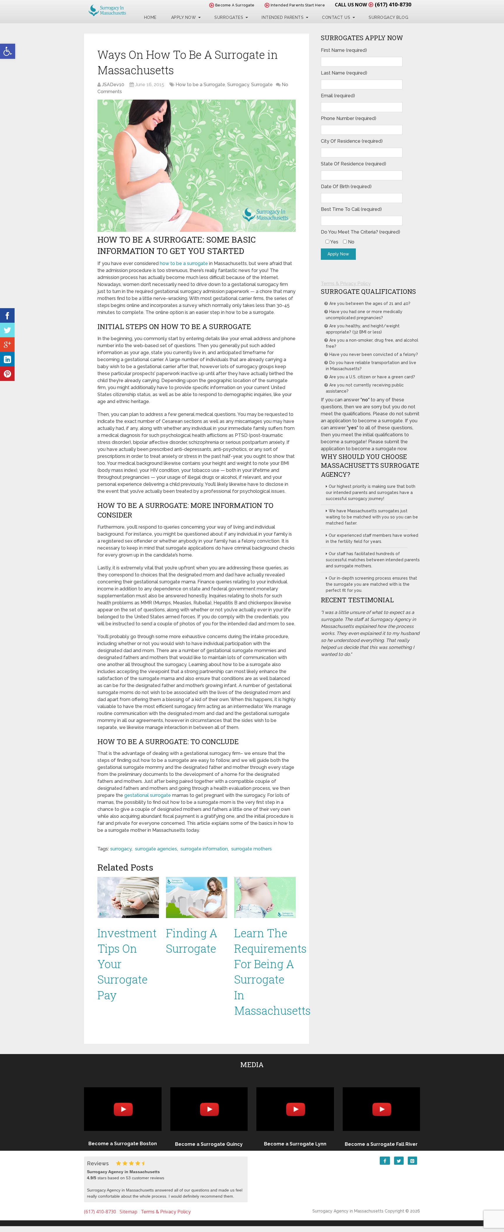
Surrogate (262, 84)
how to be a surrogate (184, 263)
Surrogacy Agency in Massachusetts (348, 1211)
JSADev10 (113, 84)
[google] (7, 344)
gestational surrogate (147, 795)
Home (150, 17)
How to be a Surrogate (200, 84)
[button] (7, 51)
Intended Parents (283, 17)
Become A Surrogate (234, 5)
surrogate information (204, 849)
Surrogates (228, 17)
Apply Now (183, 17)
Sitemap (128, 1211)
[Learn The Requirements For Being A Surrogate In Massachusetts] (265, 897)
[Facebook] (7, 315)
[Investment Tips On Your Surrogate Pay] (128, 897)
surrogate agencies (156, 849)
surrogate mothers (251, 849)
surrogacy (121, 849)
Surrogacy (238, 84)
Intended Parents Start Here (297, 5)
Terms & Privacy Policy (346, 283)
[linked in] (7, 359)
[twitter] (7, 330)
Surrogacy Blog (388, 17)
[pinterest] (7, 373)
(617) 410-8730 (393, 4)
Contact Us (336, 17)
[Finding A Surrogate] (197, 897)
